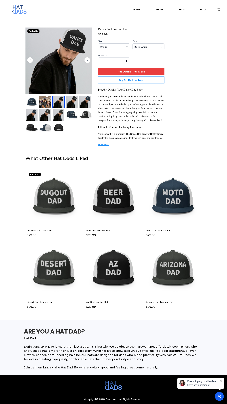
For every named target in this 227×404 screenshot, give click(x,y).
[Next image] (87, 60)
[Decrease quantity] (101, 61)
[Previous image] (30, 60)
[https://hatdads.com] (19, 9)
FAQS (203, 9)
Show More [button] (103, 144)
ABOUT (159, 9)
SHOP (182, 9)
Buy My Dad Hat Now (131, 80)
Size (100, 41)
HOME (136, 9)
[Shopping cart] (218, 9)
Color (135, 41)
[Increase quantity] (126, 61)
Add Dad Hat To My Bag (131, 71)
